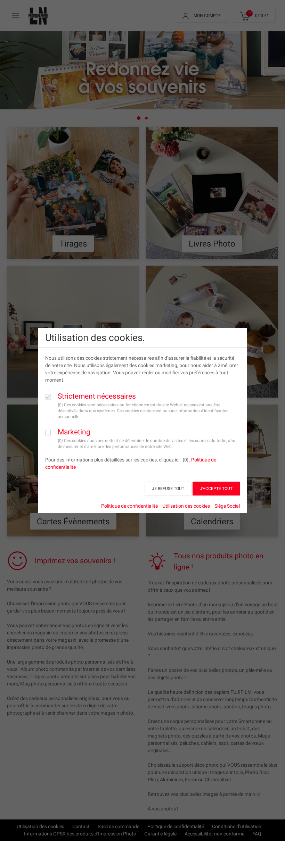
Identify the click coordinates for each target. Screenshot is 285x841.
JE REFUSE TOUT (168, 488)
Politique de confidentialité (129, 506)
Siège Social (227, 506)
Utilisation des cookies (186, 506)
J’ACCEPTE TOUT (216, 488)
